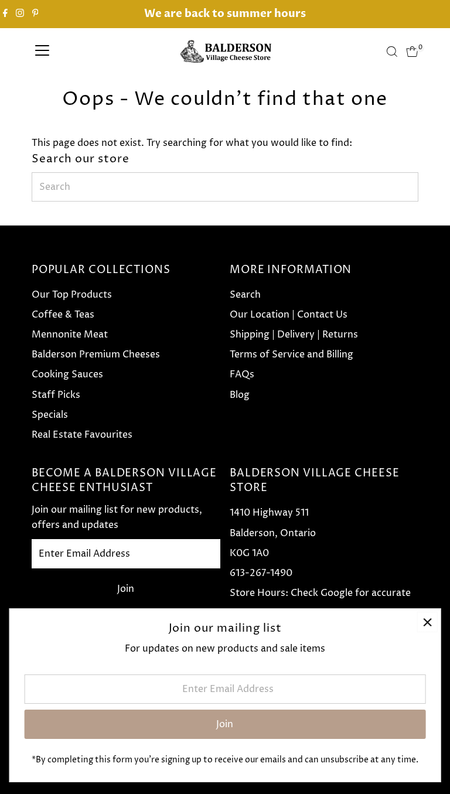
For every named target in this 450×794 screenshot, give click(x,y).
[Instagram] (20, 14)
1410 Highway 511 (269, 512)
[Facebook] (5, 14)
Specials (50, 414)
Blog (240, 395)
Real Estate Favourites (82, 434)
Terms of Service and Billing (291, 354)
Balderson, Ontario (273, 533)
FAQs (242, 374)
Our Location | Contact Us (288, 314)
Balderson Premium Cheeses (96, 354)
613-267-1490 (261, 573)
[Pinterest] (35, 14)
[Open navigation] (42, 51)
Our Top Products (72, 294)
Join (125, 588)
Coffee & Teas (63, 314)
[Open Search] (392, 51)
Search (245, 294)
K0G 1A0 (249, 553)
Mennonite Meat (70, 334)
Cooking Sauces (67, 374)
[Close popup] (427, 622)
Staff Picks (56, 395)
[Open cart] (412, 51)
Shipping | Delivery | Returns (294, 334)
